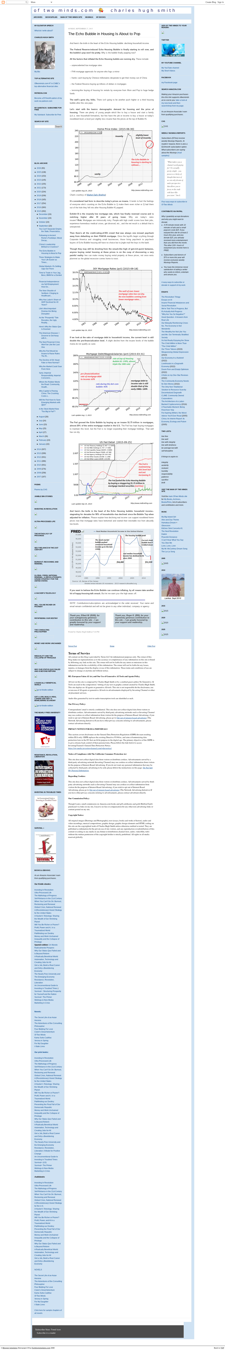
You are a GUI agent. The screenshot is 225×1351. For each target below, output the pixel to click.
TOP (222, 1348)
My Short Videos (168, 71)
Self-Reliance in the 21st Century (48, 898)
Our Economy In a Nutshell (172, 358)
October (42, 222)
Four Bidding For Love (43, 1029)
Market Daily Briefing (96, 195)
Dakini (164, 534)
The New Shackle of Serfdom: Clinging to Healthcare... (48, 293)
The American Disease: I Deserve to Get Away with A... (49, 335)
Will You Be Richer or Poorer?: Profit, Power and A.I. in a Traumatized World (47, 1096)
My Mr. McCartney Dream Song (174, 549)
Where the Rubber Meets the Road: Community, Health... (49, 384)
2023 (39, 180)
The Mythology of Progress (45, 895)
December (43, 214)
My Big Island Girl (168, 517)
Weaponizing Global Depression (175, 352)
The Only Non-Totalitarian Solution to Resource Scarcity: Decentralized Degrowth (173, 390)
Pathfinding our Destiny (44, 933)
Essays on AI (166, 300)
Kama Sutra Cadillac (43, 1038)
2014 (39, 449)
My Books (100, 17)
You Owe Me (166, 543)
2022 (39, 184)
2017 (39, 203)
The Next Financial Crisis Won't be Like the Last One (49, 344)
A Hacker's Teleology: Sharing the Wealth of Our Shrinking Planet (46, 919)
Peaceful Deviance (169, 537)
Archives (38, 17)
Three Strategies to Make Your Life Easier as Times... (49, 259)
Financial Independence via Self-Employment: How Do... (49, 284)
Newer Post (72, 646)
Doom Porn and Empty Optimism (175, 369)
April (41, 432)
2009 (39, 469)
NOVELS (38, 1270)
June (41, 424)
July (40, 421)
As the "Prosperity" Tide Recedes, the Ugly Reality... (48, 320)
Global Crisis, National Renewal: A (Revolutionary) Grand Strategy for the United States (48, 910)
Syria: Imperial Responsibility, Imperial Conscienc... (50, 375)
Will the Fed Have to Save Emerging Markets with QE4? (49, 402)
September (43, 226)
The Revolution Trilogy (170, 297)
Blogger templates (10, 1348)
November (43, 218)
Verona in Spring (41, 1041)
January (42, 444)
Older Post (151, 646)
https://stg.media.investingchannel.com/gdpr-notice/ (90, 748)
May (40, 428)
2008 (39, 473)
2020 (39, 192)
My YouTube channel (170, 68)
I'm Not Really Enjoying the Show (175, 340)
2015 (39, 211)
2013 (39, 453)
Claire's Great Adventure (44, 1032)
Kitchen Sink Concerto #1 (172, 528)
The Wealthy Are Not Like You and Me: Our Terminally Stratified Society (175, 335)
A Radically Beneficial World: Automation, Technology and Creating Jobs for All (46, 959)
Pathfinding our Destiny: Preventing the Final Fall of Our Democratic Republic (47, 1104)
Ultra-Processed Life (42, 893)
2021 (39, 188)
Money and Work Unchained (46, 936)
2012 (39, 457)
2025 (39, 172)
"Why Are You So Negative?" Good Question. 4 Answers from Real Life (174, 317)
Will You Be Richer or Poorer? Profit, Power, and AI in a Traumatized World (46, 1220)
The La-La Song (168, 552)
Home (112, 646)
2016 (39, 207)
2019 (39, 195)
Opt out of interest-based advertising (132, 717)
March (41, 436)
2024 (39, 176)
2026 (39, 168)
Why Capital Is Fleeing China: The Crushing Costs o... (49, 393)
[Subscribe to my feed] (36, 1333)
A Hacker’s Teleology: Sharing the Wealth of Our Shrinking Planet (46, 1087)
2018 (39, 199)
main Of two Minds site (178, 496)
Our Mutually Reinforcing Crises (174, 323)
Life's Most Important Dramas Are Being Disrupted (47, 311)
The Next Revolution (169, 531)
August (42, 417)
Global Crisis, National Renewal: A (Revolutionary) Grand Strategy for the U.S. (48, 1203)
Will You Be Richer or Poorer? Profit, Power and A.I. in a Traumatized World (46, 928)
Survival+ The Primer (43, 997)
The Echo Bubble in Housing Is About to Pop (104, 34)
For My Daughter (41, 1043)
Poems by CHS (40, 490)
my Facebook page (169, 82)
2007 (39, 477)
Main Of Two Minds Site (71, 17)
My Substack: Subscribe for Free (47, 115)
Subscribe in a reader (46, 1333)
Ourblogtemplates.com (41, 1348)
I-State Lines (39, 1046)
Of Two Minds (40, 1035)
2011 (39, 461)
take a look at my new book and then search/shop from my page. (174, 103)
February (42, 440)
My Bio (37, 72)
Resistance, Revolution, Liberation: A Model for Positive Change (47, 1151)
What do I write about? (43, 31)
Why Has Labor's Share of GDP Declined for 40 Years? (50, 302)
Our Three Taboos (168, 349)
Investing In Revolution (43, 890)
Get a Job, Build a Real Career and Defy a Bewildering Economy (47, 968)
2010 (39, 465)
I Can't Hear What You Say (172, 540)
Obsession (165, 526)
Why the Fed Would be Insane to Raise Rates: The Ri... (49, 353)
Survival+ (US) (40, 1162)
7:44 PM (96, 631)
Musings (89, 17)
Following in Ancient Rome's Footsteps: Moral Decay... (50, 238)
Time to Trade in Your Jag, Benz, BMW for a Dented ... (50, 275)
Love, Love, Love (168, 546)
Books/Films (51, 17)
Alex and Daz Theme (170, 520)
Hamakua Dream (168, 523)
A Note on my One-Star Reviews (174, 375)
